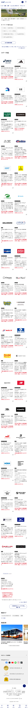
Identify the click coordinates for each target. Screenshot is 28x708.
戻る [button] (2, 632)
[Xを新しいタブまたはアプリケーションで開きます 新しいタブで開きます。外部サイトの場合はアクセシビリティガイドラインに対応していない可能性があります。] (9, 663)
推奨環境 (23, 691)
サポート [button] (26, 707)
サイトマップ (18, 692)
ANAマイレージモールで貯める (9, 31)
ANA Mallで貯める (21, 28)
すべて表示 (3, 618)
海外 (8, 5)
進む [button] (26, 632)
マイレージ (22, 5)
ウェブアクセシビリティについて (9, 692)
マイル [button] (13, 707)
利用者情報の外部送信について (8, 691)
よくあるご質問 (22, 602)
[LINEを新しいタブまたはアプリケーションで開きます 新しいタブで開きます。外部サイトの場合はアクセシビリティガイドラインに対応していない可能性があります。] (15, 663)
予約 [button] (7, 707)
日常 (22, 615)
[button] (26, 2)
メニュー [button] (2, 707)
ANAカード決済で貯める (8, 28)
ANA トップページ (4, 8)
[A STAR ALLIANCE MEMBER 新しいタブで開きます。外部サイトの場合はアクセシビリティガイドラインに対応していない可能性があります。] (14, 698)
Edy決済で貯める (20, 34)
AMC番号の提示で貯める (8, 34)
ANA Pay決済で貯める (7, 37)
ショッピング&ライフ (14, 5)
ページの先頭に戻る (24, 685)
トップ (2, 5)
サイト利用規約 (18, 691)
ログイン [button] (19, 707)
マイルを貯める (16, 615)
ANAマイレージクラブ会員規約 (14, 695)
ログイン (23, 2)
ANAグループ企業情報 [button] (5, 655)
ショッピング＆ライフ (6, 615)
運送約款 (23, 692)
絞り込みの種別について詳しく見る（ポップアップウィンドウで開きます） (14, 47)
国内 (5, 5)
